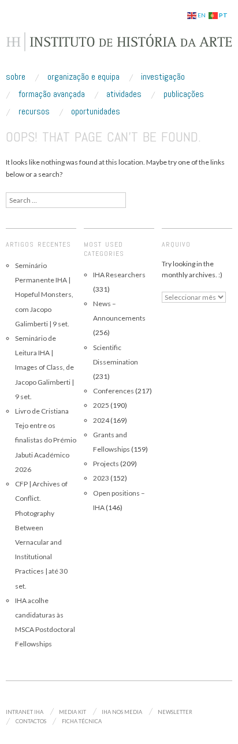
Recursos (34, 111)
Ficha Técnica (82, 721)
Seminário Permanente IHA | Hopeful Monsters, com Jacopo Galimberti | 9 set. (44, 294)
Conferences (113, 390)
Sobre (15, 76)
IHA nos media (122, 712)
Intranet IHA (24, 712)
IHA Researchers (119, 274)
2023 (101, 478)
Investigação (163, 76)
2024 (101, 420)
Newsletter (175, 712)
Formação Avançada (51, 94)
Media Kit (72, 712)
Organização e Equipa (83, 76)
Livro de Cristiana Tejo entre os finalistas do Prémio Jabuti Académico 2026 (45, 440)
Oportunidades (95, 111)
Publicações (183, 94)
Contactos (31, 721)
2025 (101, 405)
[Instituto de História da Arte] (119, 47)
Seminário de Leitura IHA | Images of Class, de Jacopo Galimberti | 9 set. (44, 367)
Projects (106, 463)
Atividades (124, 94)
